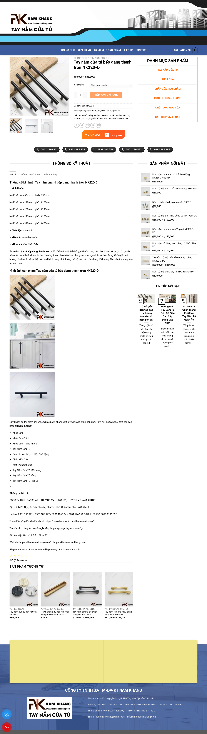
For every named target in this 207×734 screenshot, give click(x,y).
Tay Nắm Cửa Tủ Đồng (24, 475)
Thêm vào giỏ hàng (106, 94)
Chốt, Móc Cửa (20, 459)
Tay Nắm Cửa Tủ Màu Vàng (27, 470)
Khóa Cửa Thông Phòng (25, 443)
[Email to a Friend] (87, 125)
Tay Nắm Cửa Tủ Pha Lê (25, 480)
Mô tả (13, 174)
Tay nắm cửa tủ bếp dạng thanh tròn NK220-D (35, 251)
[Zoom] (14, 112)
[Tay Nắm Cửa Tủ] (32, 23)
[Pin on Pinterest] (92, 125)
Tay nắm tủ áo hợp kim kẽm (89, 115)
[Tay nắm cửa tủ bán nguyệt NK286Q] (24, 589)
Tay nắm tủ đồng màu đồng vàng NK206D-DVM (118, 613)
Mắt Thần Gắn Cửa (22, 465)
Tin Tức (141, 50)
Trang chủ (80, 58)
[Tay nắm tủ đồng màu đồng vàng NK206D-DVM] (119, 589)
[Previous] (14, 86)
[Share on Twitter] (81, 125)
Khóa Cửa (18, 432)
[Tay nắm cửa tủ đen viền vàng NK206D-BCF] (87, 589)
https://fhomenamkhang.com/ (35, 542)
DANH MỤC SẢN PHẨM (107, 50)
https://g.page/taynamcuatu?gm (67, 528)
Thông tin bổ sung (30, 174)
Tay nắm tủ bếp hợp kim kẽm (114, 115)
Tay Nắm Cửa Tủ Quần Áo (109, 111)
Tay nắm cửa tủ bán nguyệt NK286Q (23, 613)
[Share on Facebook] (76, 125)
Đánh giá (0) (50, 174)
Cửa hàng (84, 50)
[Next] (64, 86)
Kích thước (79, 85)
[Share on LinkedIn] (98, 125)
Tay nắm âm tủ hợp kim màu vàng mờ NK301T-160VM (55, 613)
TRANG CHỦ (68, 50)
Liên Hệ (128, 50)
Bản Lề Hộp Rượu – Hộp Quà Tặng (31, 454)
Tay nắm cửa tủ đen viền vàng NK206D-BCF (85, 613)
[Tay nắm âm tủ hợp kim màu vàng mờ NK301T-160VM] (55, 589)
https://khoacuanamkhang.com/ (70, 542)
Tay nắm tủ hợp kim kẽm (118, 118)
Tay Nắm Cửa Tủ (99, 58)
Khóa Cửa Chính (21, 438)
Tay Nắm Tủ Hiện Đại (98, 118)
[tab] (13, 175)
